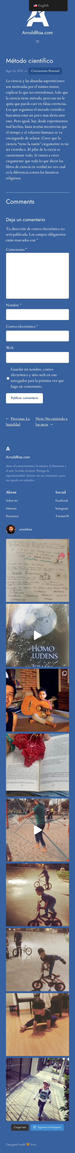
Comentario (16, 249)
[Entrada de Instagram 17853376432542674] (37, 635)
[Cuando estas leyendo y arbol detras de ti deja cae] (37, 765)
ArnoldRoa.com (37, 32)
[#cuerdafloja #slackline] (37, 829)
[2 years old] (37, 959)
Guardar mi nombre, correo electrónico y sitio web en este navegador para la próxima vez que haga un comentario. (37, 378)
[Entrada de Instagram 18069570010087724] (37, 570)
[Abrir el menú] (37, 41)
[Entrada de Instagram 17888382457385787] (37, 700)
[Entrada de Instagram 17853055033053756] (37, 1089)
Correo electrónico (22, 326)
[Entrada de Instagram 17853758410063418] (37, 1024)
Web (10, 347)
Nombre (13, 305)
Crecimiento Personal (45, 71)
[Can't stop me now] (37, 894)
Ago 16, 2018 (14, 71)
